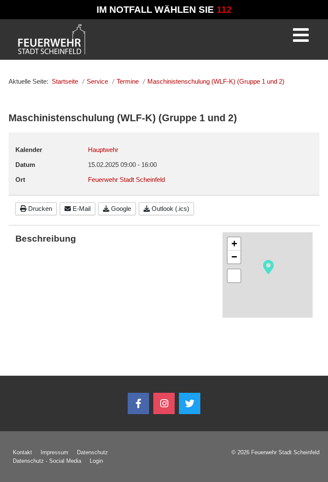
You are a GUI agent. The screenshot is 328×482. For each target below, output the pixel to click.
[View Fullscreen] (234, 275)
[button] (268, 266)
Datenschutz (92, 452)
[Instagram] (164, 403)
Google (120, 208)
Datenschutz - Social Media (47, 461)
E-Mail (81, 208)
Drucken (39, 208)
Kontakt (22, 452)
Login (96, 461)
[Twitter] (189, 403)
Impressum (54, 452)
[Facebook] (138, 403)
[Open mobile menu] (300, 38)
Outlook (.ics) (169, 208)
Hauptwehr (103, 149)
